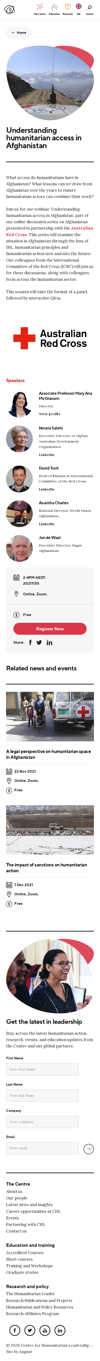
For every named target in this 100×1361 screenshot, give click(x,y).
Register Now (50, 628)
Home (21, 32)
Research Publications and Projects (39, 1300)
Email (10, 1137)
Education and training (30, 1245)
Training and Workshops (29, 1265)
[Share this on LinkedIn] (49, 642)
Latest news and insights (29, 1204)
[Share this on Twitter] (39, 642)
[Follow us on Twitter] (28, 1331)
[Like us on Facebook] (13, 1331)
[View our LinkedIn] (58, 1331)
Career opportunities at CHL (33, 1211)
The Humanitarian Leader (30, 1293)
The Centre (18, 1184)
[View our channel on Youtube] (43, 1331)
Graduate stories (22, 1272)
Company (13, 1110)
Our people (16, 1198)
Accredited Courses (24, 1252)
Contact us (16, 1231)
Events (12, 1217)
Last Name (14, 1084)
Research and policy (27, 1286)
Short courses (19, 1259)
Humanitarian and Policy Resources (39, 1307)
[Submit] (88, 1149)
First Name (14, 1058)
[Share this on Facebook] (30, 642)
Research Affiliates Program (32, 1313)
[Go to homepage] (10, 9)
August (25, 1351)
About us (14, 1191)
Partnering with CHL (25, 1224)
